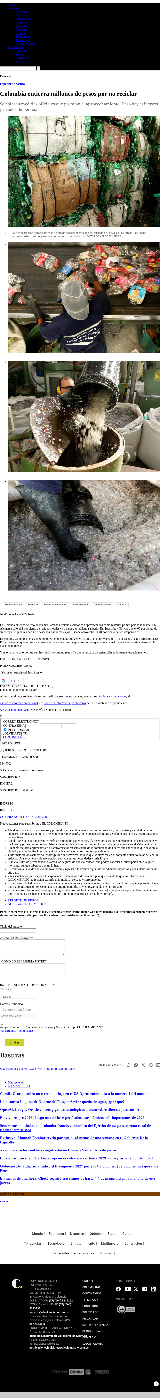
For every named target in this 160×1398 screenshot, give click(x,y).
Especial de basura (12, 84)
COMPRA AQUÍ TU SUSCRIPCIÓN (24, 816)
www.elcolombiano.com (15, 709)
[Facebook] (151, 1065)
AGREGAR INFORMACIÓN (27, 904)
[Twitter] (143, 1065)
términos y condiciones (112, 696)
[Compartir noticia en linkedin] (158, 1065)
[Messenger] (128, 1065)
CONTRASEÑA (14, 725)
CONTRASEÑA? (14, 737)
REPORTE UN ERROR (23, 900)
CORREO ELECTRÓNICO (21, 721)
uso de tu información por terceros (65, 703)
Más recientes (16, 1082)
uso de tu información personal (19, 703)
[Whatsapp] (136, 1065)
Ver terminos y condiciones (16, 1030)
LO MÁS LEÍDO (19, 1086)
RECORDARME (19, 730)
